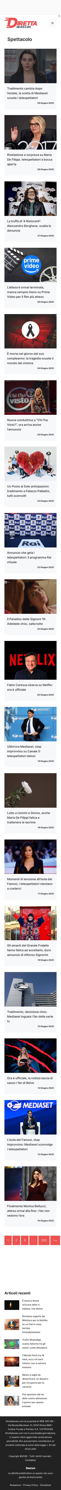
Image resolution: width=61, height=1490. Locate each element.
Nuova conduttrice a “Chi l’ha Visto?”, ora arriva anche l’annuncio (27, 424)
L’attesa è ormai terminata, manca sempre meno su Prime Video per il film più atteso (28, 292)
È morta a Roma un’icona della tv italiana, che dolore (32, 1304)
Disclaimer (45, 1485)
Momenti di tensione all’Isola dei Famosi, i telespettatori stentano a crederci (30, 883)
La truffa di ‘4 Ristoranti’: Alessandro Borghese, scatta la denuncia (29, 225)
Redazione (15, 1485)
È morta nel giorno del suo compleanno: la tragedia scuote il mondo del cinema (30, 358)
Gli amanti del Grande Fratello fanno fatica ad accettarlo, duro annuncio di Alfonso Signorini (29, 950)
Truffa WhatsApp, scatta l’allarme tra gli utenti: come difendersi (34, 1343)
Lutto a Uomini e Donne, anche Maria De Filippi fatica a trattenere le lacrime (28, 817)
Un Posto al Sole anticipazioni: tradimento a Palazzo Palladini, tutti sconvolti (28, 491)
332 (44, 1240)
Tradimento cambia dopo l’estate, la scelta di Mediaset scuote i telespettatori (27, 93)
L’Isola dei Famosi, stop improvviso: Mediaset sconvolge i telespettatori (30, 1144)
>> (55, 1240)
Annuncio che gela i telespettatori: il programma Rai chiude (29, 557)
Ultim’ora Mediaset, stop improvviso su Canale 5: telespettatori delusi (24, 751)
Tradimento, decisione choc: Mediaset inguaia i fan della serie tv (30, 1016)
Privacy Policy (30, 1485)
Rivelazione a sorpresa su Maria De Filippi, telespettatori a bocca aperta (29, 159)
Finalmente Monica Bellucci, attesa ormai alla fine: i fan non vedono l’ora (28, 1210)
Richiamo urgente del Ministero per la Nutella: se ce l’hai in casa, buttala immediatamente (35, 1324)
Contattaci (30, 1460)
